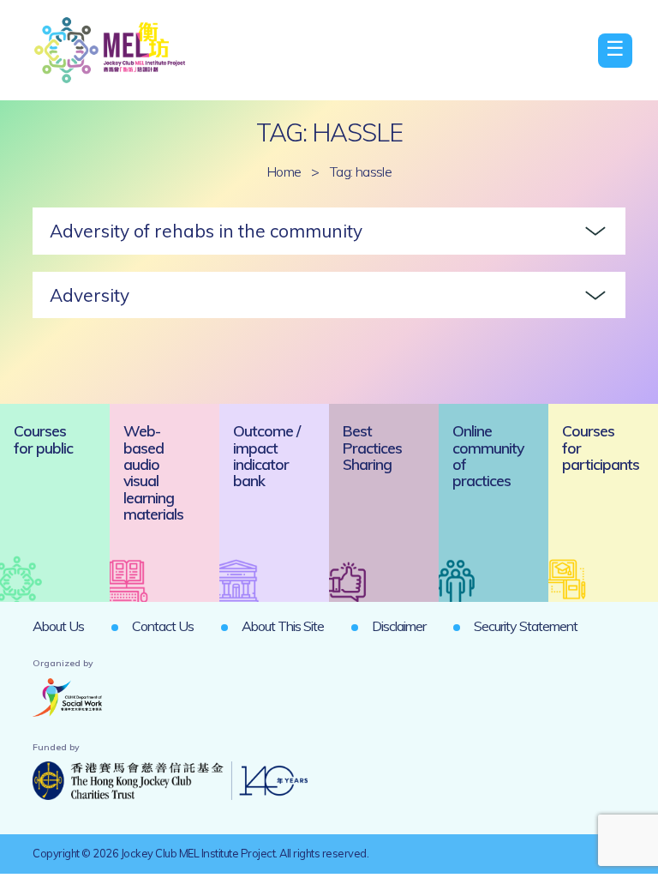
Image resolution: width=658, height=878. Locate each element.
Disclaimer (399, 625)
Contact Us (163, 625)
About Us (58, 625)
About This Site (283, 625)
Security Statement (525, 625)
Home (284, 171)
